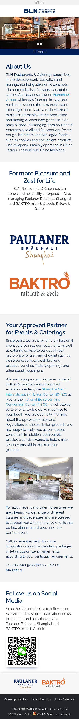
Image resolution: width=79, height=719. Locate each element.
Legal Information (41, 699)
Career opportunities (16, 699)
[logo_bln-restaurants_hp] (39, 7)
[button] (9, 479)
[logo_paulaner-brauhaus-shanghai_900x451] (39, 228)
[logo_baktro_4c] (53, 678)
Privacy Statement (64, 699)
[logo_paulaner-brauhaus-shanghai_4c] (25, 678)
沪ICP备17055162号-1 (20, 714)
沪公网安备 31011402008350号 (53, 714)
